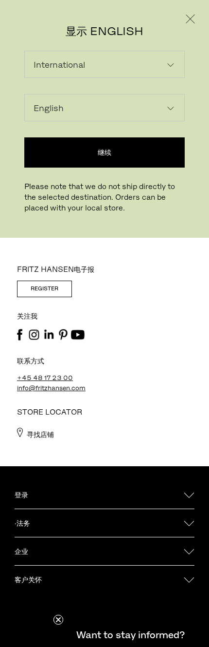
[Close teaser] (58, 620)
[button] (130, 635)
